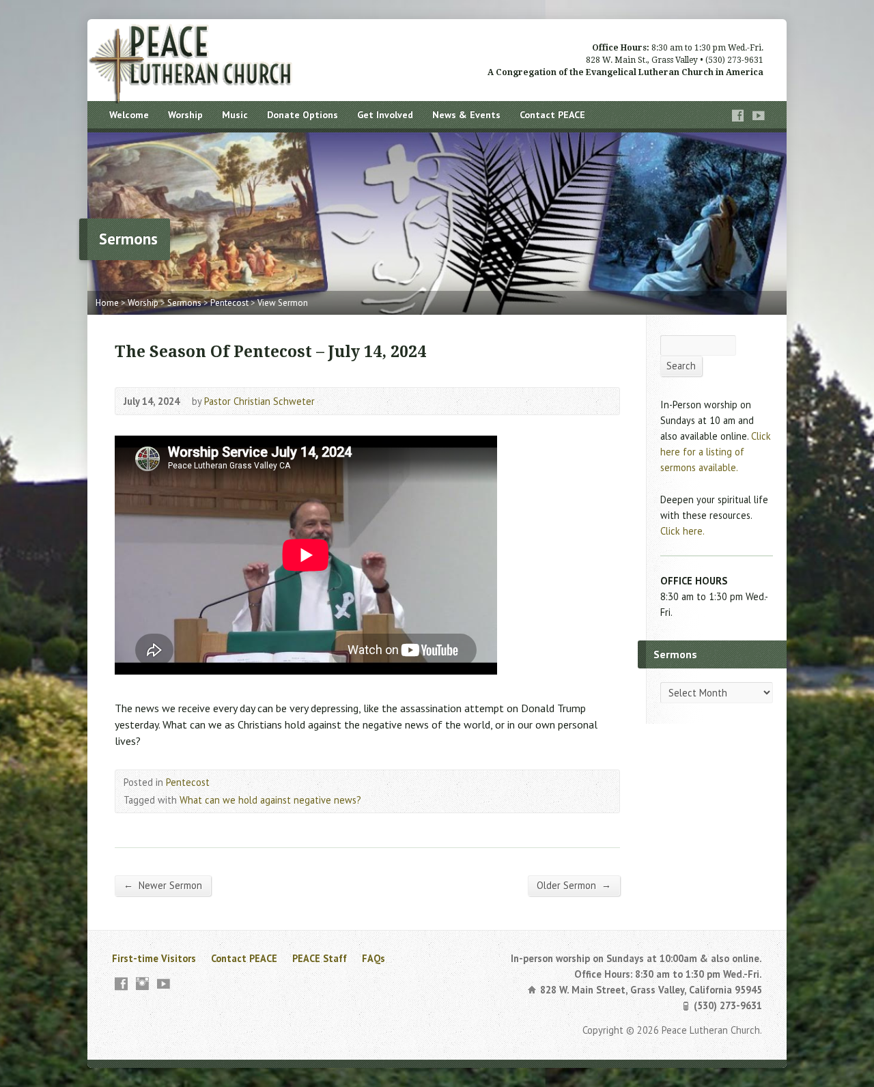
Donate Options (302, 115)
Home (107, 303)
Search (681, 365)
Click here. (682, 530)
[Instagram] (142, 983)
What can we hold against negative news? (270, 799)
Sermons (184, 303)
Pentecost (229, 303)
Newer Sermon (163, 885)
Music (235, 115)
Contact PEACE (552, 115)
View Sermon (282, 303)
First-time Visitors (154, 958)
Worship (185, 115)
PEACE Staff (319, 958)
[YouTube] (758, 116)
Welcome (129, 115)
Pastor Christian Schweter (259, 401)
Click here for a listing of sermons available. (715, 451)
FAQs (373, 958)
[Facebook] (738, 116)
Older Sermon (574, 885)
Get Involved (385, 115)
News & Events (466, 115)
